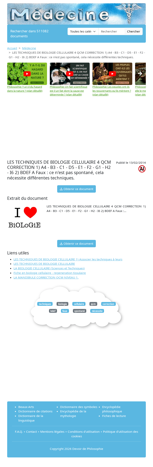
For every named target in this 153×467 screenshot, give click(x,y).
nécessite (97, 310)
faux (64, 310)
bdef (52, 310)
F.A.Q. (19, 432)
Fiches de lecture (114, 416)
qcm (93, 303)
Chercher (133, 31)
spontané (79, 310)
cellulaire (79, 303)
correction (108, 303)
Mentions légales (52, 432)
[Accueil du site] (76, 12)
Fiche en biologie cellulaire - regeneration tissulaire (50, 273)
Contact (31, 432)
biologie (62, 303)
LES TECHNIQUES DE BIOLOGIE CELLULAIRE (44, 264)
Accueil (12, 48)
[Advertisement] (76, 127)
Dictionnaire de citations (35, 411)
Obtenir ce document (78, 189)
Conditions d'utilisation (84, 432)
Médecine (29, 48)
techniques (45, 303)
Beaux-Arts (26, 407)
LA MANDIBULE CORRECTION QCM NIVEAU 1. (46, 277)
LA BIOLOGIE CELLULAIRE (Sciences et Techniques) (49, 268)
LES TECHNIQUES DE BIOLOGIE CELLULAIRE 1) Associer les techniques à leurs (68, 259)
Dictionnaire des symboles (78, 407)
